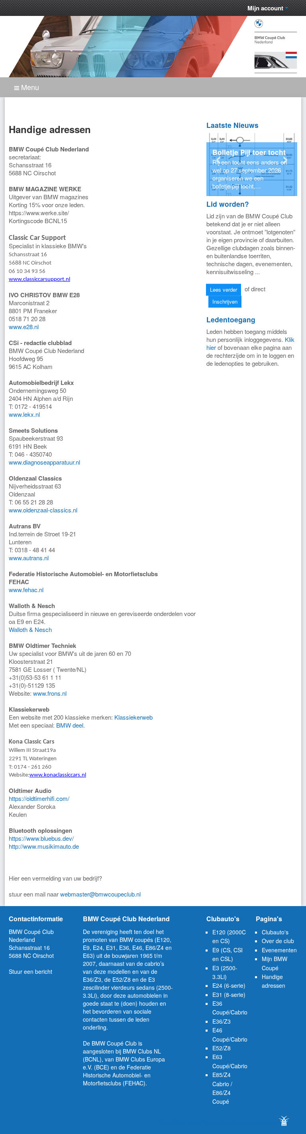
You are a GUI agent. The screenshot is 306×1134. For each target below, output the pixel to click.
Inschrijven (224, 301)
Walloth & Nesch (30, 629)
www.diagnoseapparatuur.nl (44, 462)
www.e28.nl (24, 326)
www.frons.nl (50, 693)
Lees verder (223, 289)
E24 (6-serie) (228, 985)
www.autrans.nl (29, 557)
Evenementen (279, 950)
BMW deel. (70, 725)
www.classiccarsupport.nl (39, 280)
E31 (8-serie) (228, 995)
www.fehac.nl (26, 589)
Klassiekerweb (133, 717)
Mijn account (266, 8)
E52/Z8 (221, 1048)
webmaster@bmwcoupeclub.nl (100, 894)
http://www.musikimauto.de (44, 846)
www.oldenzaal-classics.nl (43, 510)
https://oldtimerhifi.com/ (39, 798)
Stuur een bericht (30, 971)
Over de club (278, 941)
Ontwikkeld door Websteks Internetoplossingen (219, 1122)
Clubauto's (275, 932)
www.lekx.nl (24, 414)
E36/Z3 (221, 1021)
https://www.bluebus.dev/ (41, 838)
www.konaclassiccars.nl (57, 775)
